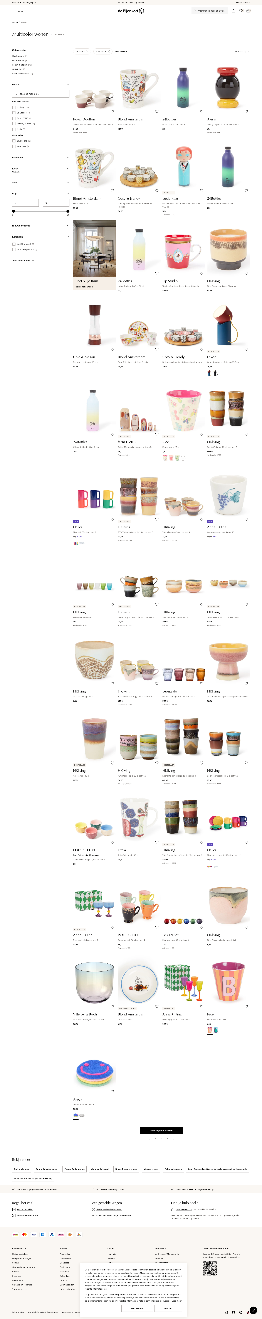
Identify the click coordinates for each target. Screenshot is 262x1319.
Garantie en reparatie (22, 1285)
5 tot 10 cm (101, 51)
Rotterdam (64, 1276)
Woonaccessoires (22, 73)
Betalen (15, 1271)
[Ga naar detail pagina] (183, 458)
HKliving (23, 107)
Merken (111, 1258)
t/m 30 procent (25, 244)
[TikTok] (248, 1312)
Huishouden (19, 56)
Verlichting (18, 69)
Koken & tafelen (22, 65)
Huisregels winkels (68, 1289)
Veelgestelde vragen (22, 1258)
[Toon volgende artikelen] (174, 1139)
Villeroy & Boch (26, 124)
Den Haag (64, 1263)
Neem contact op (184, 1209)
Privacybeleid (18, 1312)
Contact (15, 1263)
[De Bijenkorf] (131, 11)
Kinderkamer (19, 60)
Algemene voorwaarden (73, 1312)
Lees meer (177, 1301)
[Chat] (253, 1310)
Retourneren (18, 1280)
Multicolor (80, 51)
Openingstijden (67, 1285)
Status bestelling (20, 1254)
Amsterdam (65, 1254)
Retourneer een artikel (27, 1215)
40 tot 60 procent (27, 249)
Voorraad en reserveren (23, 1267)
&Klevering (23, 141)
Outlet (110, 1263)
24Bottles (23, 146)
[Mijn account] (233, 11)
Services (159, 1258)
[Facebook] (233, 1312)
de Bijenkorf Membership (167, 1254)
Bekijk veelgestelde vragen (109, 1209)
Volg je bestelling (25, 1209)
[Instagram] (226, 1312)
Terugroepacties (19, 1289)
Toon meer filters (21, 260)
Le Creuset (23, 113)
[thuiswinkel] (79, 1236)
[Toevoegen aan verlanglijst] (112, 111)
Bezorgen (16, 1276)
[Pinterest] (241, 1312)
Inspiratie (111, 1254)
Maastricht (64, 1271)
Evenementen (161, 1263)
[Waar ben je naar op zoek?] (195, 10)
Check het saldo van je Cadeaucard (113, 1215)
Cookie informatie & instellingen (43, 1312)
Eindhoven (65, 1267)
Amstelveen (65, 1258)
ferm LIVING (24, 118)
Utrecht (63, 1280)
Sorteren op (240, 51)
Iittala (21, 129)
